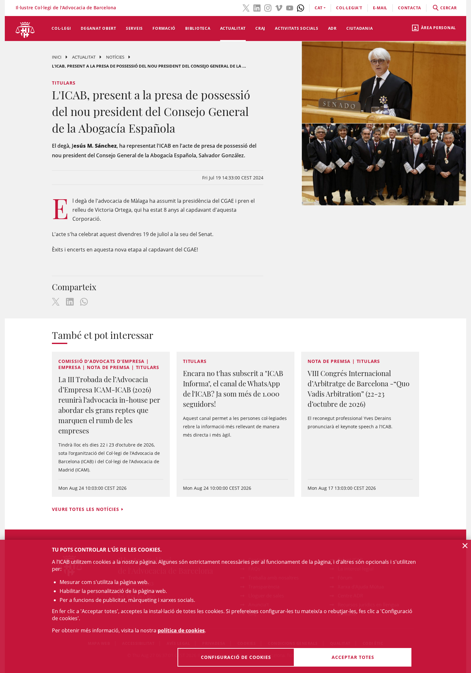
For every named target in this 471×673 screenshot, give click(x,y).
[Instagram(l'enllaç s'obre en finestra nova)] (267, 7)
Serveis (134, 28)
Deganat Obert (98, 28)
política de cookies (181, 630)
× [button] (465, 545)
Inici (57, 57)
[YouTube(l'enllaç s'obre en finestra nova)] (289, 7)
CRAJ (260, 28)
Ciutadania (359, 28)
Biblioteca (198, 28)
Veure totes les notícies (85, 509)
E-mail (380, 8)
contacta (409, 8)
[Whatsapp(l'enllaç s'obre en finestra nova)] (300, 7)
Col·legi (61, 28)
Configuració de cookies (236, 657)
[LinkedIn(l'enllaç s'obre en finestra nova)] (256, 7)
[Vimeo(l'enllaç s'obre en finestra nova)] (278, 7)
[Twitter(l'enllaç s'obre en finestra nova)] (246, 7)
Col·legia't (349, 8)
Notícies (115, 57)
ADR (332, 28)
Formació (164, 28)
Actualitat (233, 28)
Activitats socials (296, 28)
